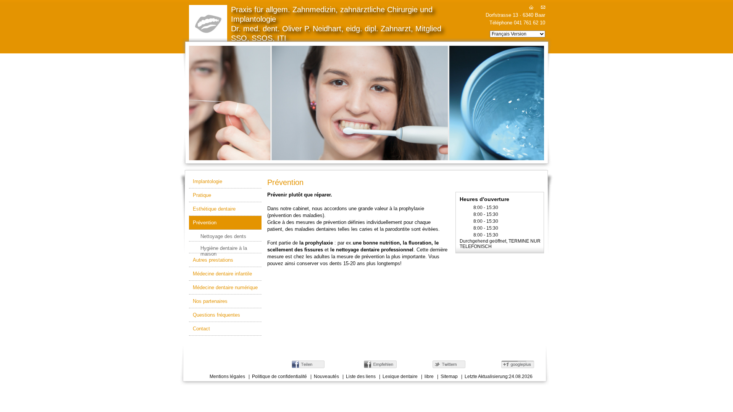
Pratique (202, 195)
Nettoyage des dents (223, 236)
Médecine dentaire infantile (222, 274)
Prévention (204, 222)
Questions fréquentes (216, 315)
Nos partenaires (210, 301)
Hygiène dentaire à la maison (223, 249)
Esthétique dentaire (214, 209)
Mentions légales (227, 376)
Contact (201, 329)
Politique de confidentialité (279, 376)
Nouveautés (326, 376)
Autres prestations (213, 260)
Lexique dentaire (400, 376)
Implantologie (207, 181)
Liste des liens (361, 376)
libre (429, 376)
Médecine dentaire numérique (225, 287)
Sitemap (449, 376)
